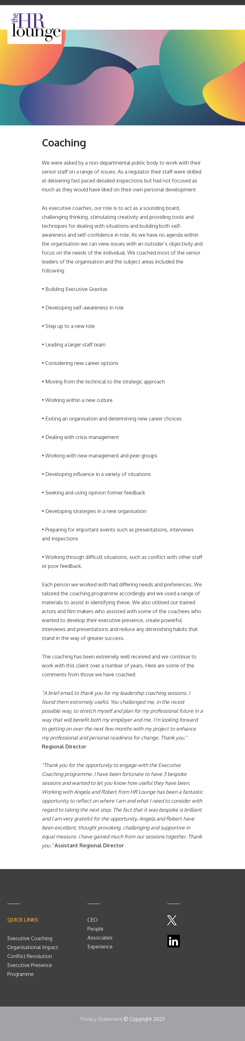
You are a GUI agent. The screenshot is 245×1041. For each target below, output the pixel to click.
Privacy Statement (101, 1019)
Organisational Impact (32, 947)
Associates (100, 937)
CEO (92, 920)
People (96, 929)
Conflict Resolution (29, 956)
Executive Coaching (29, 938)
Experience (100, 946)
